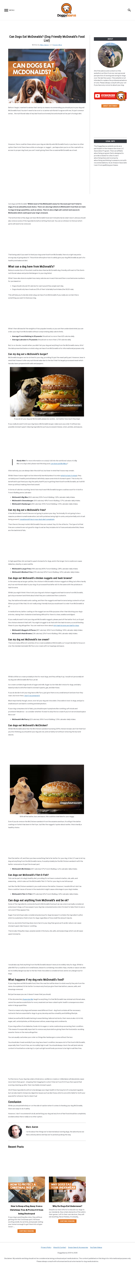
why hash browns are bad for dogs (66, 625)
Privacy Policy (46, 1247)
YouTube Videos (96, 1247)
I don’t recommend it (32, 696)
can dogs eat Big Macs (59, 464)
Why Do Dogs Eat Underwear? (67, 1206)
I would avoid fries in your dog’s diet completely (37, 519)
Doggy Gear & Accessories (78, 1247)
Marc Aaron (44, 45)
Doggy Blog (57, 45)
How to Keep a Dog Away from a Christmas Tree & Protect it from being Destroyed (26, 1210)
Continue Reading (26, 1231)
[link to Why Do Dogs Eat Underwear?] (67, 1189)
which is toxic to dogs (69, 476)
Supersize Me (28, 999)
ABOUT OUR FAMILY (110, 106)
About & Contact (59, 1247)
